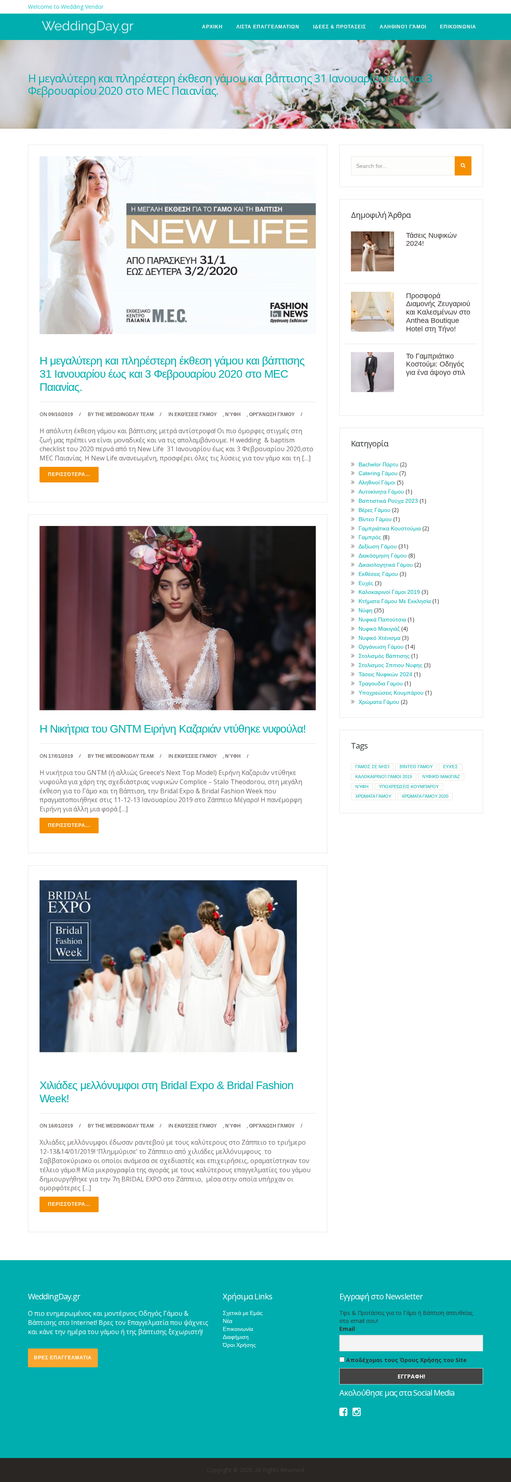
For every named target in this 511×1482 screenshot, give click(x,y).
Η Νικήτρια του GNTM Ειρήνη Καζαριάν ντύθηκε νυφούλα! (173, 729)
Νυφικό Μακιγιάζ (379, 628)
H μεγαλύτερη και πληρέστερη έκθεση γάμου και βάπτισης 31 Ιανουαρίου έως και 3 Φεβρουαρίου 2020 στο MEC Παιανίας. (172, 374)
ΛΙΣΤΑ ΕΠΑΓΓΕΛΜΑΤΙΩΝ (267, 27)
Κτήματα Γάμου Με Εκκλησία (394, 601)
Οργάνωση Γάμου (272, 414)
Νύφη (233, 414)
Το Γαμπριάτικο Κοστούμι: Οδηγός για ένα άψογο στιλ (435, 364)
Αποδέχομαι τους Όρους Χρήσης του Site (406, 1360)
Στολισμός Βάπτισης (384, 656)
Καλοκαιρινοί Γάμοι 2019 (389, 592)
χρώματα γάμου (373, 796)
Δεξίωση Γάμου (377, 546)
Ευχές (365, 583)
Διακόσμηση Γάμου (382, 555)
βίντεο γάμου (416, 766)
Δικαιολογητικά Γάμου (385, 565)
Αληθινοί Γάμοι (403, 27)
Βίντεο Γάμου (375, 519)
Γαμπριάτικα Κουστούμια (389, 528)
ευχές (450, 766)
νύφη (361, 786)
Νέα (227, 1321)
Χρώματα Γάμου (378, 702)
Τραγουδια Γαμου (380, 683)
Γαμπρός (369, 537)
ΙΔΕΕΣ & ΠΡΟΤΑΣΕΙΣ (339, 27)
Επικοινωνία (238, 1329)
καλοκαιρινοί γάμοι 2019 (383, 776)
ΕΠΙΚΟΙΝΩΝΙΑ (458, 27)
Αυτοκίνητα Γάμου (381, 491)
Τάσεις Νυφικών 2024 (385, 674)
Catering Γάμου (378, 473)
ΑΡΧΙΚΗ (212, 27)
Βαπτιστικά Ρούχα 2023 (388, 501)
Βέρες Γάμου (374, 510)
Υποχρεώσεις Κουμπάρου (391, 692)
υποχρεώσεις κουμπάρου (409, 786)
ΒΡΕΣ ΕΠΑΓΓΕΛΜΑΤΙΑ (63, 1357)
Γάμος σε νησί (372, 766)
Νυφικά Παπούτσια (382, 619)
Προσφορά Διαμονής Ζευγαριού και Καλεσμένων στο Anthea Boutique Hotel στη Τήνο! (438, 312)
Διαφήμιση (236, 1337)
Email (347, 1329)
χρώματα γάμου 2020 (425, 796)
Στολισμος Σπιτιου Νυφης (390, 665)
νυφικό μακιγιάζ (441, 776)
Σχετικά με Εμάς (243, 1313)
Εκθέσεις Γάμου (195, 414)
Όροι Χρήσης (239, 1345)
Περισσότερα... (69, 474)
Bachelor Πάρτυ (378, 464)
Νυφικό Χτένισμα (379, 638)
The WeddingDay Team (124, 414)
